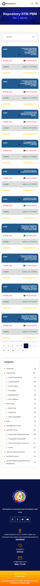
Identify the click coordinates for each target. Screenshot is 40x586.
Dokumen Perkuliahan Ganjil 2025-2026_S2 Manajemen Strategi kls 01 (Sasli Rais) (29, 227)
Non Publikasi (22, 399)
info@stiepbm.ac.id (20, 562)
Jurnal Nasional (22, 382)
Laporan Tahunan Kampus (21, 452)
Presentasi (22, 412)
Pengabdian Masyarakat (22, 439)
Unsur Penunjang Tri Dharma (22, 443)
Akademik (21, 368)
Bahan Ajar (22, 408)
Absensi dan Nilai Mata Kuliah (22, 434)
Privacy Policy (20, 576)
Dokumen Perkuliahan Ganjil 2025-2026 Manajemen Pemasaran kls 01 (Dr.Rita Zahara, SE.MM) (29, 51)
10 (13, 350)
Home (15, 18)
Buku (21, 421)
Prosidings (22, 390)
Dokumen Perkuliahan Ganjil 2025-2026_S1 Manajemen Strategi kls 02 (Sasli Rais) (29, 287)
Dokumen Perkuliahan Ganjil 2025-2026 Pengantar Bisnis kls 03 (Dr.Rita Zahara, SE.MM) (28, 83)
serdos (22, 447)
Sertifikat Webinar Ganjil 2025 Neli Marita (29, 171)
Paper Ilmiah (21, 373)
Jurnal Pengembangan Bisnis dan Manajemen (21, 462)
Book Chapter (22, 386)
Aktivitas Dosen (21, 430)
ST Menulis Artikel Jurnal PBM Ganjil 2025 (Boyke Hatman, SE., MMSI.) (28, 113)
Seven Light (25, 583)
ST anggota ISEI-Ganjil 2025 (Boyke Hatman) (30, 143)
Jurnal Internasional (22, 377)
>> (23, 350)
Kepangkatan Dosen (21, 425)
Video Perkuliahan (22, 417)
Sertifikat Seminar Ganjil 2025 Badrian (30, 199)
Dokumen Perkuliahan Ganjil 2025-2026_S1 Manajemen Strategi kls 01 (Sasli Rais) (29, 317)
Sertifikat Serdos (21, 456)
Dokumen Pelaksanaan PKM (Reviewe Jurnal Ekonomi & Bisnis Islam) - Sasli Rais (28, 257)
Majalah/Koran (22, 395)
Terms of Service (20, 574)
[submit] (33, 37)
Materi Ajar (21, 404)
